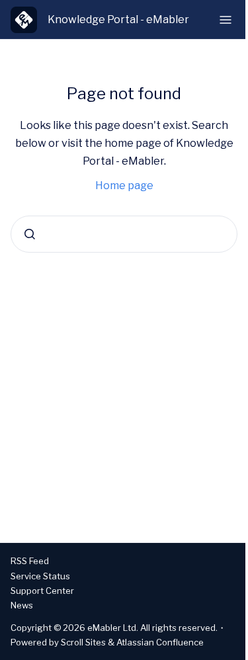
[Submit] (29, 234)
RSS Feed (30, 561)
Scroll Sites (83, 642)
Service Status (40, 576)
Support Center (42, 590)
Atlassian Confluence (160, 642)
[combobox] (124, 234)
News (22, 605)
